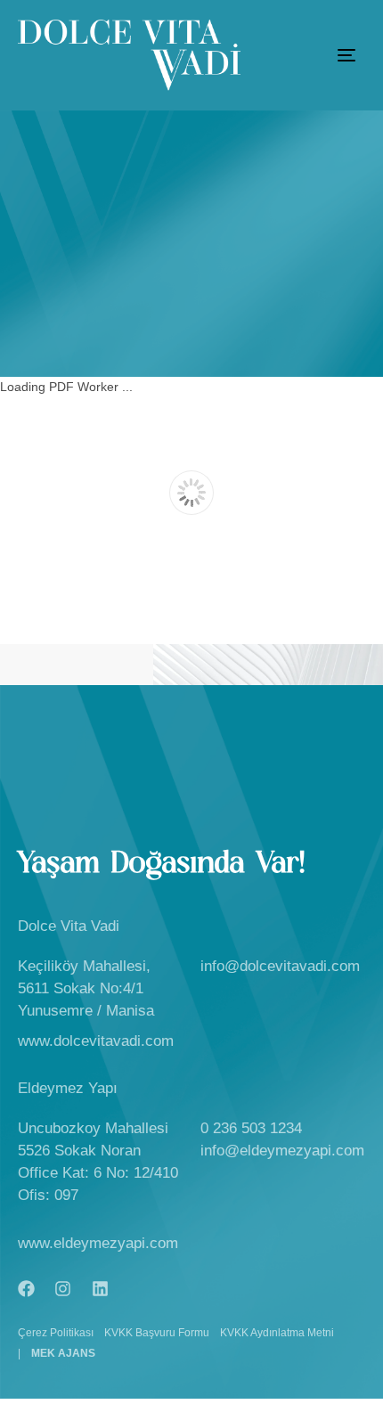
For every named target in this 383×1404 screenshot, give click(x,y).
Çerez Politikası (56, 1332)
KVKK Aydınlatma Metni (277, 1332)
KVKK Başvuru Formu (156, 1332)
